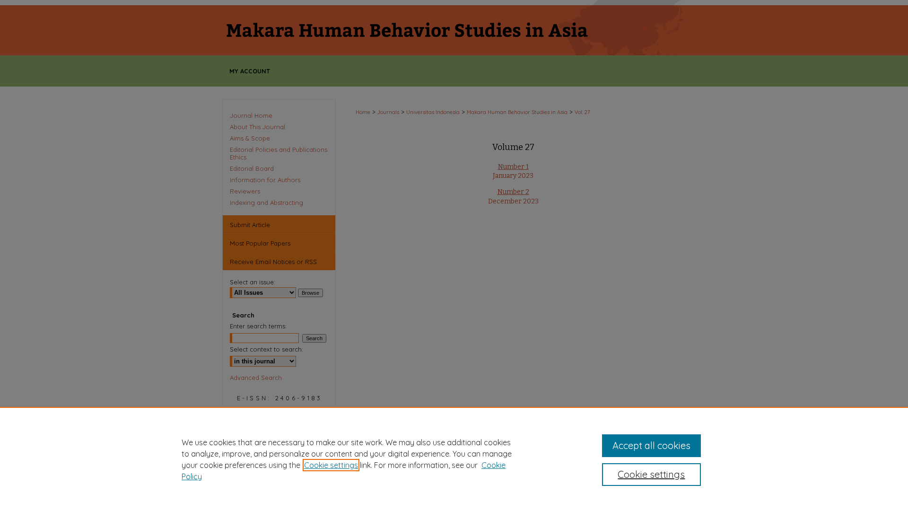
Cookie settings (331, 465)
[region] (454, 459)
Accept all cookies (651, 445)
